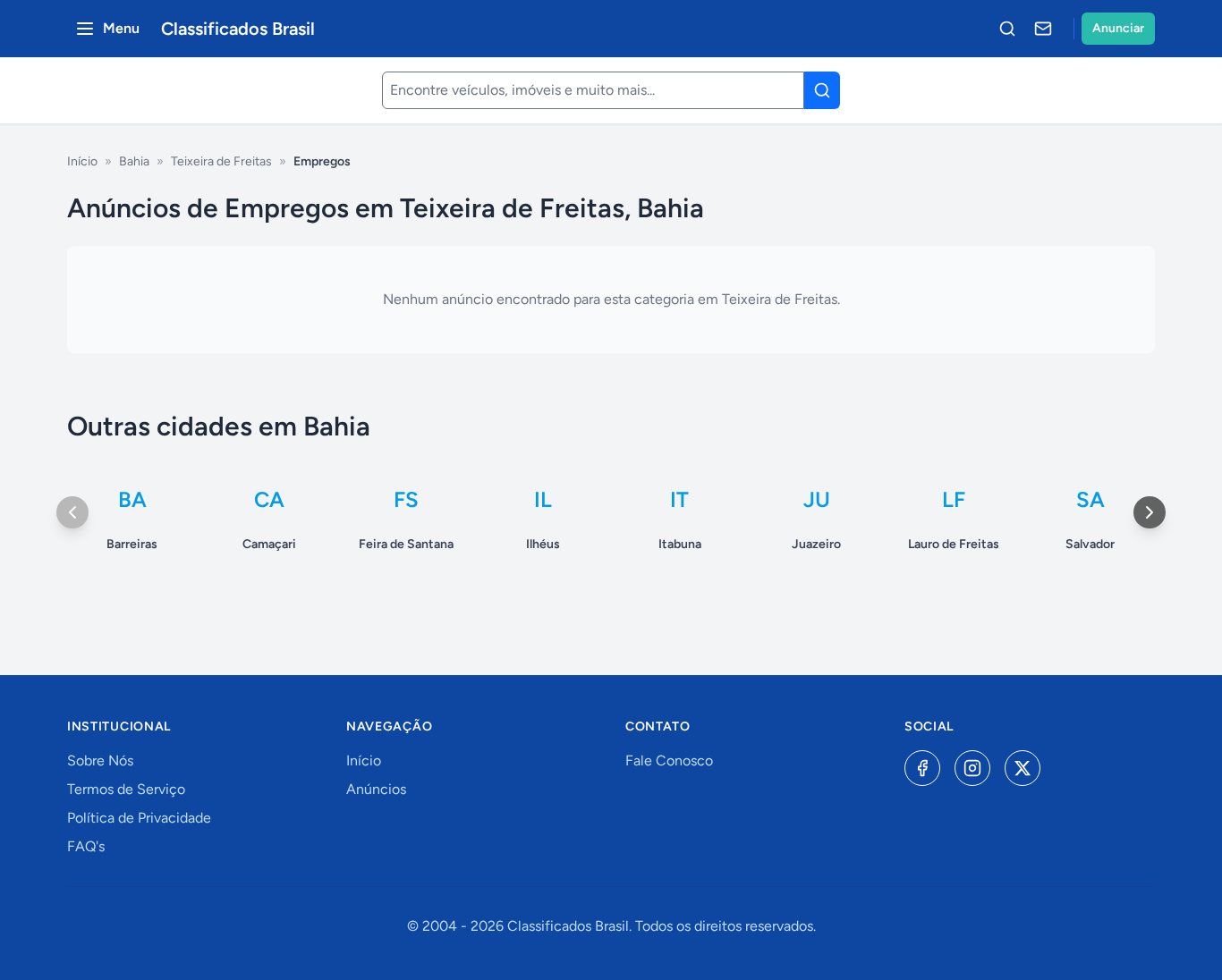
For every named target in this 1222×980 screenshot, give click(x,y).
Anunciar (1118, 28)
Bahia (134, 161)
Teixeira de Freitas (221, 161)
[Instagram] (972, 768)
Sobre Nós (100, 760)
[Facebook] (922, 768)
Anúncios (376, 789)
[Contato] (1043, 29)
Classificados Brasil (238, 28)
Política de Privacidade (139, 817)
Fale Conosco (669, 760)
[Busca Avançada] (1007, 29)
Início (82, 161)
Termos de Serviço (126, 789)
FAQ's (86, 846)
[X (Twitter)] (1022, 768)
